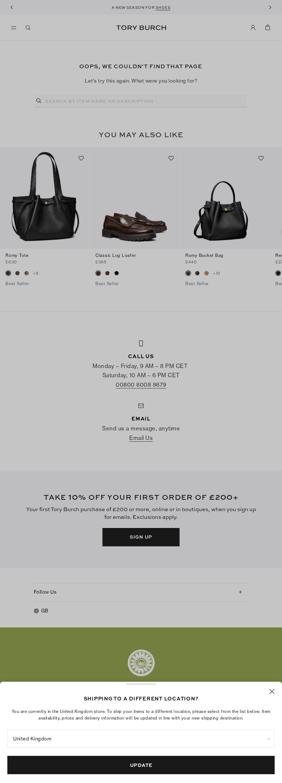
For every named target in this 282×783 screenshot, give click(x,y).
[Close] (272, 691)
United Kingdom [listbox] (32, 739)
